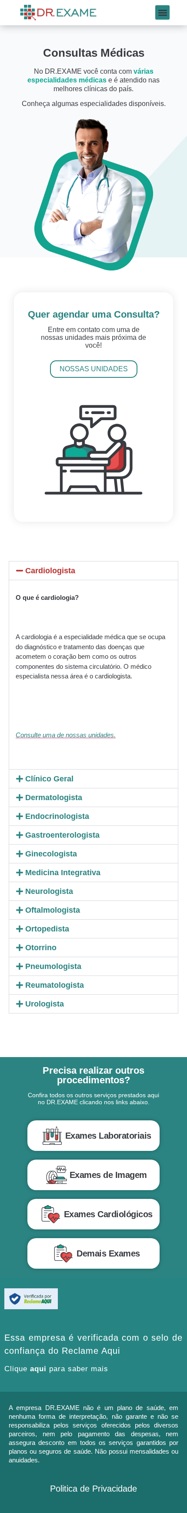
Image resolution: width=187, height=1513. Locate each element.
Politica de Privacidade (93, 1488)
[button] (162, 12)
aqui (38, 1369)
